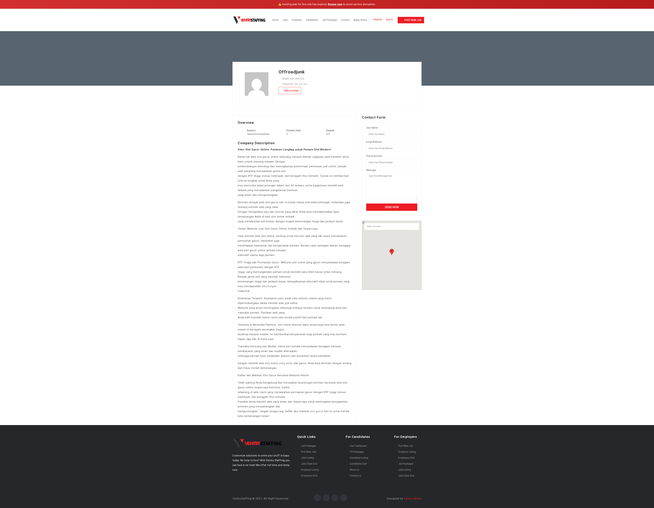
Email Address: (374, 141)
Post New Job (308, 451)
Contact (345, 20)
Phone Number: (374, 156)
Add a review (291, 90)
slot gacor (316, 411)
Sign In (389, 19)
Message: (371, 170)
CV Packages (357, 451)
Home (275, 20)
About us (354, 469)
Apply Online (360, 20)
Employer (297, 20)
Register (377, 19)
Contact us (355, 475)
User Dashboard (358, 445)
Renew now (335, 4)
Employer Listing (310, 469)
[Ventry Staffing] (251, 20)
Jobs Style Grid (309, 463)
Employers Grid (309, 475)
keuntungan (269, 286)
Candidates (312, 20)
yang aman (286, 363)
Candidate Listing (359, 457)
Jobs (285, 20)
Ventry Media (413, 498)
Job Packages (329, 20)
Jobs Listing (307, 457)
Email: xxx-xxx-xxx (293, 78)
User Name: (372, 127)
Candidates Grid (358, 463)
